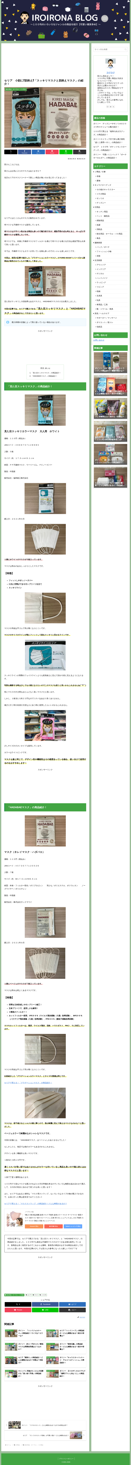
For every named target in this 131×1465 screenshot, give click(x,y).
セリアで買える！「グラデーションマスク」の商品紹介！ (28, 1083)
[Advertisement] (45, 61)
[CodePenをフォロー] (107, 106)
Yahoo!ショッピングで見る (73, 1226)
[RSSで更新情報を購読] (113, 106)
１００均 (43, 1295)
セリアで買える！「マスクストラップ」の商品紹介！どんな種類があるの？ (35, 1204)
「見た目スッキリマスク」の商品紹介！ (46, 373)
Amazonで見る (34, 1226)
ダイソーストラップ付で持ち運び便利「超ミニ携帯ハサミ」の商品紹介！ (109, 140)
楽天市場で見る (53, 1226)
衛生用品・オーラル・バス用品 (15, 1295)
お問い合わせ (98, 340)
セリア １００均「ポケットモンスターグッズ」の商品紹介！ (109, 148)
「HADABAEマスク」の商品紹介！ (44, 376)
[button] (79, 152)
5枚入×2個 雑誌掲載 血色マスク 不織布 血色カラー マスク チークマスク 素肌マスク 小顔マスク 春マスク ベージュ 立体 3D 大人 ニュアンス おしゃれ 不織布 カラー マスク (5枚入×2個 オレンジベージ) (54, 1218)
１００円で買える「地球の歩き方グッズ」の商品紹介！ (109, 133)
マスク (36, 1295)
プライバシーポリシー (66, 1458)
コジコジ (110, 72)
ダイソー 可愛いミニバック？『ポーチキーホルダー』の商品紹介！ (109, 156)
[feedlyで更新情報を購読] (110, 106)
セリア (29, 1295)
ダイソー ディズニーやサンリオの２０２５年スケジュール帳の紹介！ (109, 125)
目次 (42, 368)
